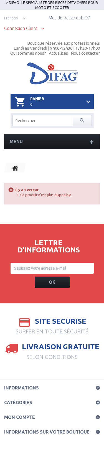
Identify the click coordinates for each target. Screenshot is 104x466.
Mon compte (19, 417)
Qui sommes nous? (28, 53)
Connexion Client (20, 28)
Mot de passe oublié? (69, 17)
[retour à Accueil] (15, 168)
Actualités (58, 53)
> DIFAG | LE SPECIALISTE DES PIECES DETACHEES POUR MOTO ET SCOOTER (52, 5)
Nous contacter (85, 53)
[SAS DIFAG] (52, 73)
